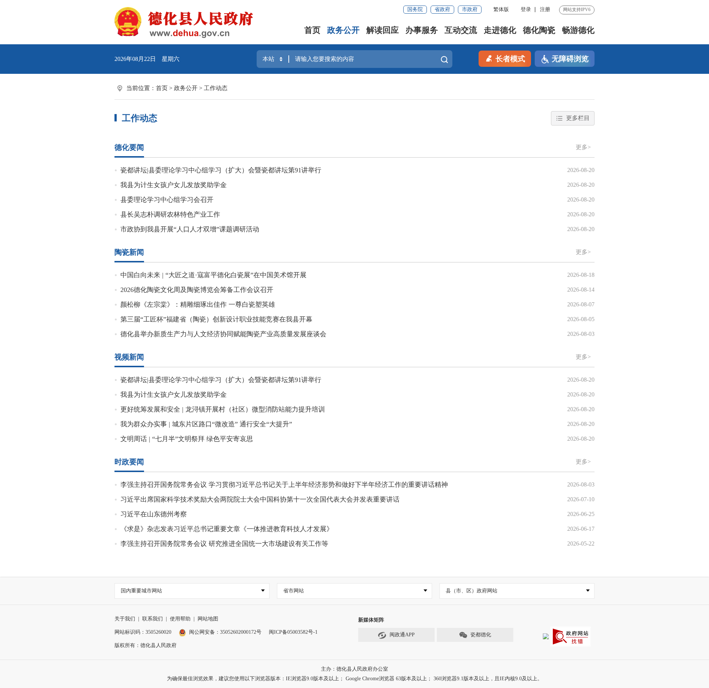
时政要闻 (129, 462)
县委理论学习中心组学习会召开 (166, 199)
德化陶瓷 (539, 30)
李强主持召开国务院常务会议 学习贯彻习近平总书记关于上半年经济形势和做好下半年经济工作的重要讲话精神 (284, 484)
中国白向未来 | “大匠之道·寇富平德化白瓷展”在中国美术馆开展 (213, 275)
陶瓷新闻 (129, 252)
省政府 (442, 9)
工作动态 (215, 88)
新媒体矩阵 (371, 620)
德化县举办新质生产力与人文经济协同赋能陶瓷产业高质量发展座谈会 (223, 334)
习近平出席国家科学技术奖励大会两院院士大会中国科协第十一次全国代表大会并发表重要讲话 (260, 499)
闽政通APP (402, 634)
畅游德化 (578, 30)
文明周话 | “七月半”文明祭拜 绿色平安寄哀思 (186, 439)
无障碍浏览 (570, 59)
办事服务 (421, 30)
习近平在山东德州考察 (153, 514)
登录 (526, 9)
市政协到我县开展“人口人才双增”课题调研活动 (189, 229)
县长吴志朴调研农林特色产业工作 (170, 214)
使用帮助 (180, 619)
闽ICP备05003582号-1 (293, 632)
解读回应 (382, 30)
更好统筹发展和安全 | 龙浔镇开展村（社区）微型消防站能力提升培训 (222, 409)
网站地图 (208, 619)
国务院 (415, 9)
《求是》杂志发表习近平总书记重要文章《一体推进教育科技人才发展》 (226, 529)
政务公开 (343, 30)
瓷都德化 (480, 634)
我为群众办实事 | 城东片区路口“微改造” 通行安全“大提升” (206, 424)
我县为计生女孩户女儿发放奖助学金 (173, 185)
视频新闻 (129, 357)
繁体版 (501, 9)
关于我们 (124, 619)
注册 (545, 9)
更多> (583, 147)
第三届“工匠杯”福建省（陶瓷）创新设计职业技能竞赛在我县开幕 (216, 319)
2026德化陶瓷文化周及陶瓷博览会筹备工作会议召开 (196, 289)
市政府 (469, 9)
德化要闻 (129, 147)
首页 (312, 30)
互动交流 (461, 30)
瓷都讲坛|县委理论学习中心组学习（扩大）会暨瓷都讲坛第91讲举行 (220, 170)
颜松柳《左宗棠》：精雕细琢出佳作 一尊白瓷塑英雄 (197, 304)
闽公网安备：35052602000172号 (225, 632)
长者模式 (510, 59)
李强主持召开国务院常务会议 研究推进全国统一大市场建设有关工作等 (224, 543)
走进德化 (500, 30)
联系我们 (152, 619)
